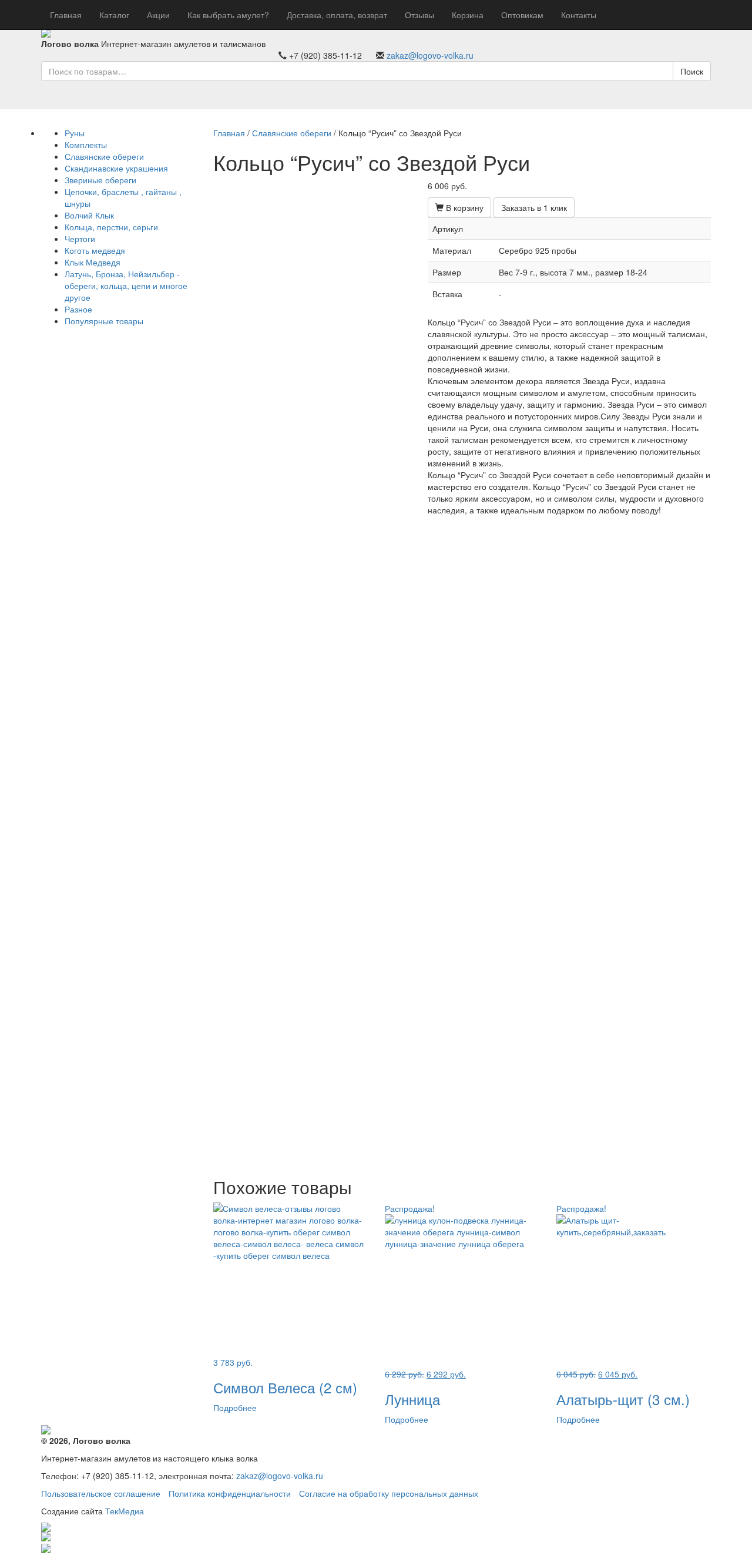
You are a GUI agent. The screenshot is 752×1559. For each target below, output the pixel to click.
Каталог (114, 15)
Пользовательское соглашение (100, 1493)
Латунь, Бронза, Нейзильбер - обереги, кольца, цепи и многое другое (126, 285)
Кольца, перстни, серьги (111, 227)
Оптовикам (522, 15)
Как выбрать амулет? (228, 15)
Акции (158, 15)
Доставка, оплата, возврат (337, 15)
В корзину (464, 207)
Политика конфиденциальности (230, 1493)
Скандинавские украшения (116, 168)
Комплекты (86, 144)
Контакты (578, 15)
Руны (75, 133)
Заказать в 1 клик (534, 207)
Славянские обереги (104, 156)
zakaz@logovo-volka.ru (430, 55)
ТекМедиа (124, 1511)
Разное (78, 309)
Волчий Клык (89, 215)
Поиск (691, 71)
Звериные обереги (100, 180)
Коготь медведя (95, 250)
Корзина (468, 15)
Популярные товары (104, 321)
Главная (66, 15)
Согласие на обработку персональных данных (388, 1493)
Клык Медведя (92, 262)
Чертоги (80, 238)
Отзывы (419, 15)
